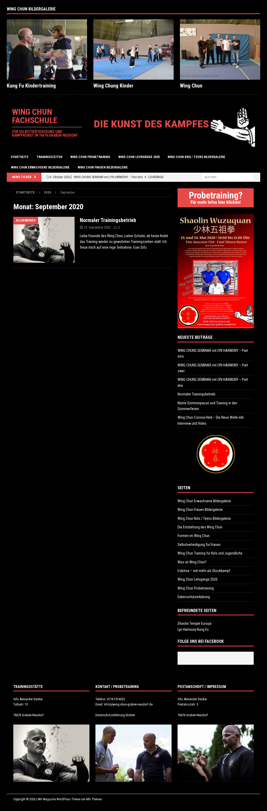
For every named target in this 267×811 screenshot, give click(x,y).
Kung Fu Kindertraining (31, 86)
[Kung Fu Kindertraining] (47, 49)
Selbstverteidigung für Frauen (199, 544)
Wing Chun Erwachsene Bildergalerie (40, 167)
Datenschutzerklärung (194, 597)
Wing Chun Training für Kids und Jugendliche (210, 553)
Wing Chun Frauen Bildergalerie (103, 167)
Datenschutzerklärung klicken (115, 715)
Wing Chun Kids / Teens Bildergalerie (196, 157)
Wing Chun (191, 86)
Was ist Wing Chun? (192, 562)
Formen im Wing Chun (194, 536)
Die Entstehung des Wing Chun (200, 527)
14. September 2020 (97, 227)
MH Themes (94, 799)
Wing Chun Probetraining (90, 157)
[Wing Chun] (220, 49)
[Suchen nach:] (228, 177)
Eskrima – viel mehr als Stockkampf (204, 571)
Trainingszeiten (49, 157)
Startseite (19, 157)
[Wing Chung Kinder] (133, 49)
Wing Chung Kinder (113, 86)
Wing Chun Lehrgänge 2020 (139, 157)
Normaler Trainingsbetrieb (108, 220)
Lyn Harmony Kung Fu (193, 629)
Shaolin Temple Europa (194, 623)
